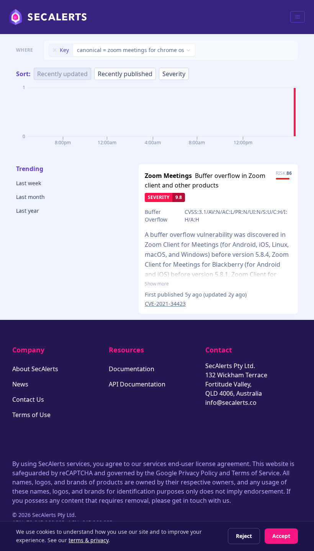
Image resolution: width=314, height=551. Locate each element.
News (20, 384)
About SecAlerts (35, 369)
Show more (157, 284)
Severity (173, 74)
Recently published (125, 74)
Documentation (131, 369)
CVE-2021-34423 (165, 303)
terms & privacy (88, 540)
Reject (244, 536)
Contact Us (28, 399)
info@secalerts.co (231, 402)
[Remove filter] (55, 50)
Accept (281, 536)
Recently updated (62, 74)
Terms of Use (31, 415)
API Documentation (137, 384)
